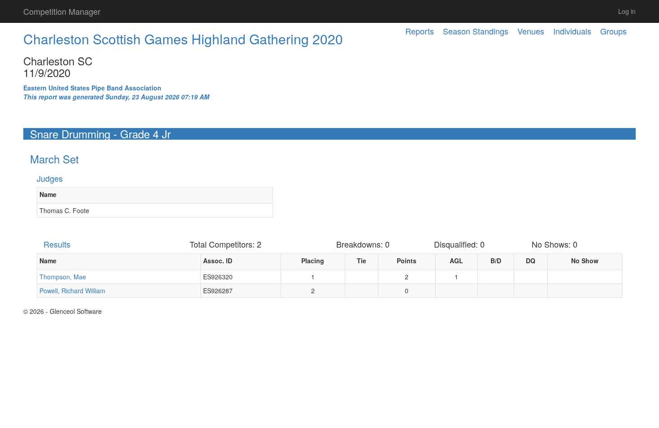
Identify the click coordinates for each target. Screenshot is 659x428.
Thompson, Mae (62, 276)
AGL (456, 260)
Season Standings (475, 31)
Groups (613, 31)
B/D (495, 260)
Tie (361, 260)
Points (406, 260)
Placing (312, 260)
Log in (627, 11)
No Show (584, 260)
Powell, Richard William (72, 290)
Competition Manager (61, 11)
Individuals (572, 31)
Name (47, 194)
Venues (530, 31)
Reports (419, 31)
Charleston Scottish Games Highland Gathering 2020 (183, 38)
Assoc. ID (217, 260)
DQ (530, 260)
